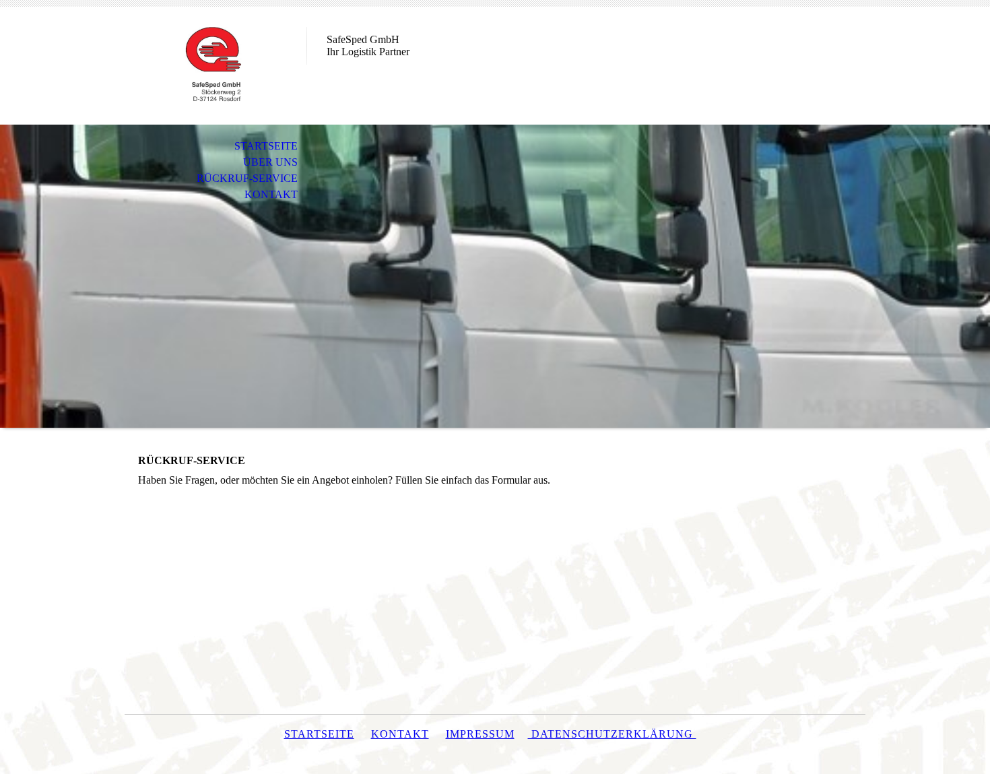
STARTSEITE (266, 146)
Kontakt (400, 734)
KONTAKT (271, 194)
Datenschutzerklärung (612, 734)
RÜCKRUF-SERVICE (247, 178)
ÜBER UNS (270, 162)
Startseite (319, 734)
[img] (215, 65)
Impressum (480, 734)
